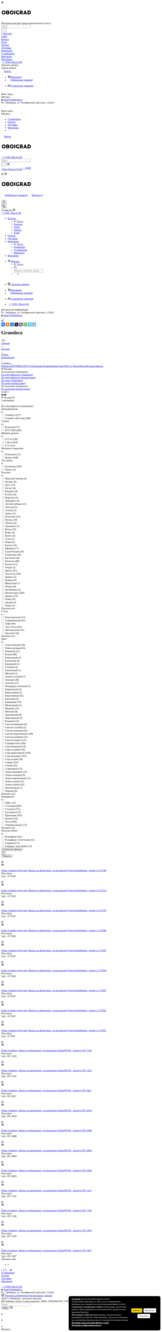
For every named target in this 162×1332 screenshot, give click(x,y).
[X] (16, 324)
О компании (8, 1272)
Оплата (5, 1275)
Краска (5, 357)
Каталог (18, 224)
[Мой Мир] (12, 324)
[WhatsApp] (25, 324)
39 (10, 1270)
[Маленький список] (2, 394)
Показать (7, 856)
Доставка (6, 1278)
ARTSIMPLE (17, 366)
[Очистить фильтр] (3, 852)
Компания (19, 247)
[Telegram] (34, 324)
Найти (5, 1308)
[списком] (5, 392)
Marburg (5, 366)
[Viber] (21, 324)
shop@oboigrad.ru (13, 99)
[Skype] (30, 324)
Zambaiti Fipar (56, 366)
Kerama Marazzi (95, 366)
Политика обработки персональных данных (28, 1295)
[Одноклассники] (7, 324)
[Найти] (3, 30)
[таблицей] (8, 392)
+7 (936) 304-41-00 (12, 62)
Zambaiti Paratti (41, 366)
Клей (11, 357)
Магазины (6, 1281)
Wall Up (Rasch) (72, 366)
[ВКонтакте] (3, 324)
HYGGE (28, 366)
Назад (20, 221)
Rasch (84, 366)
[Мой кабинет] (2, 198)
